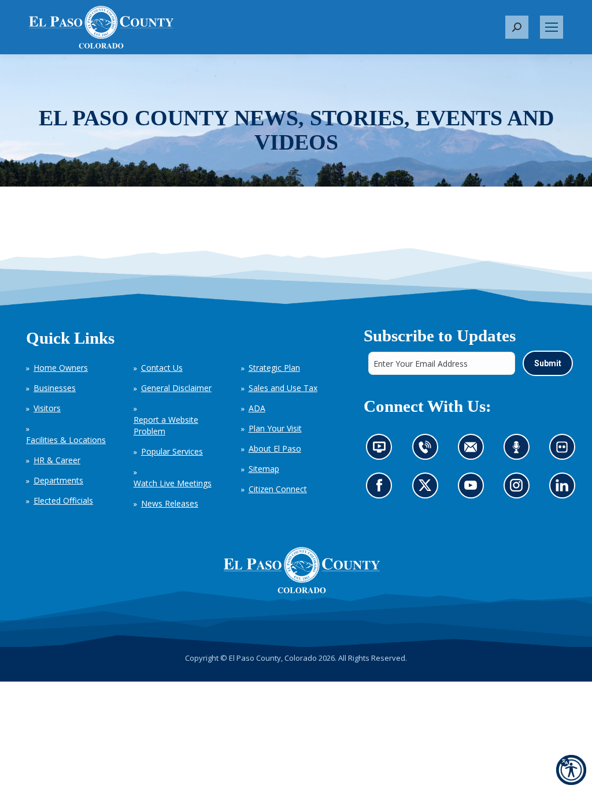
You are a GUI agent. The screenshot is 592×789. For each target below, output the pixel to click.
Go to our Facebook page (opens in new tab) (382, 488)
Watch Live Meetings (173, 483)
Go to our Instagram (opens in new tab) (519, 488)
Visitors (47, 408)
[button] (516, 27)
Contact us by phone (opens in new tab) (427, 450)
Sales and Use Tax (283, 387)
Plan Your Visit (275, 428)
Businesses (55, 387)
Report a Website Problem (166, 425)
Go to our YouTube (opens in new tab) (473, 488)
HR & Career (57, 460)
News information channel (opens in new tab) (382, 450)
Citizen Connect (278, 488)
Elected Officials (63, 500)
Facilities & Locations (66, 439)
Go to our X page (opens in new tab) (427, 488)
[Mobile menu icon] (551, 27)
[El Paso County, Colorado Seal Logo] (302, 570)
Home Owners (61, 367)
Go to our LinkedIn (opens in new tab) (564, 488)
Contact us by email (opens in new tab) (474, 450)
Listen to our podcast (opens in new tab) (519, 450)
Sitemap (264, 468)
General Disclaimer (176, 387)
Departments (58, 480)
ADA (257, 408)
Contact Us (162, 367)
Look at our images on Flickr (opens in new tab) (565, 450)
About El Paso (275, 448)
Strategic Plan (274, 367)
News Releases (169, 503)
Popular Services (172, 451)
